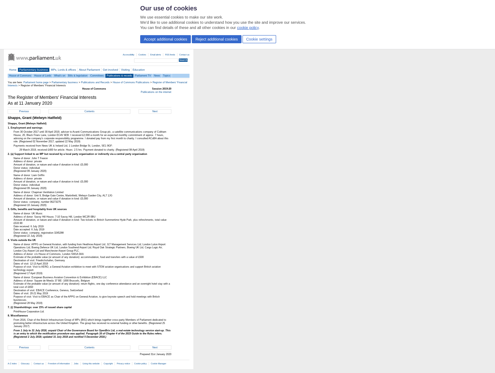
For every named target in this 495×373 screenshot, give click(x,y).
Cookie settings (259, 39)
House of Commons (20, 75)
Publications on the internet (156, 92)
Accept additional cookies (165, 39)
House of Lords (42, 75)
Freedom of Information (59, 363)
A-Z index (12, 363)
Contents (89, 111)
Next (155, 111)
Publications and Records (95, 82)
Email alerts (155, 54)
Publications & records (119, 75)
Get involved (110, 69)
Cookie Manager (158, 363)
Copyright (108, 363)
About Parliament (89, 69)
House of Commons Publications (131, 82)
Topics (166, 75)
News (157, 75)
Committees (97, 75)
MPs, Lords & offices (63, 69)
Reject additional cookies (216, 39)
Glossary (25, 363)
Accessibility (128, 54)
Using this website (91, 363)
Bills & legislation (77, 75)
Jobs (76, 363)
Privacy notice (123, 363)
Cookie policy (140, 363)
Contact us (184, 54)
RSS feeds (170, 54)
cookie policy (248, 27)
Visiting (125, 69)
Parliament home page (36, 82)
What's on (59, 75)
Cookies (142, 54)
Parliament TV (143, 75)
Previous (24, 111)
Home (12, 69)
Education (139, 69)
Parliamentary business (33, 69)
